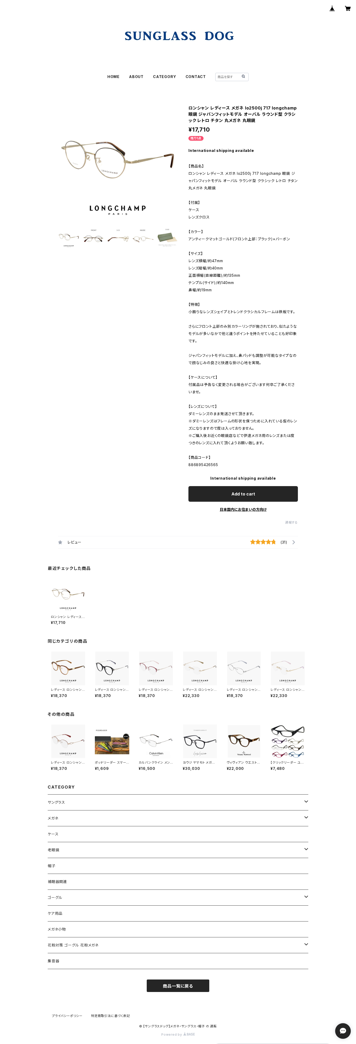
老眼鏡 (53, 850)
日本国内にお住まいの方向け (243, 509)
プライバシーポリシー (67, 1016)
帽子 (52, 865)
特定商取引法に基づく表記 (110, 1016)
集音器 (53, 961)
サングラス (56, 802)
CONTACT (196, 76)
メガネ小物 (57, 929)
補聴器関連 (57, 881)
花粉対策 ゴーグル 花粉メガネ (73, 945)
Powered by (172, 1034)
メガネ (53, 818)
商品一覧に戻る (178, 986)
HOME (113, 76)
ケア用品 (55, 913)
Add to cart (243, 494)
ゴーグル (55, 897)
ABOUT (136, 76)
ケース (53, 834)
